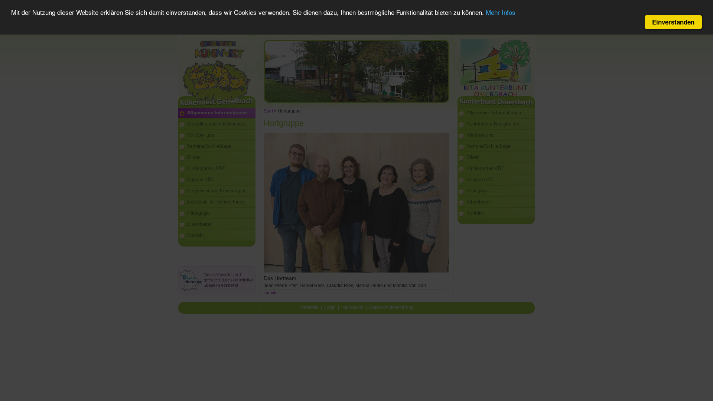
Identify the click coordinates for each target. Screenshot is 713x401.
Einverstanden (673, 21)
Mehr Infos (500, 12)
